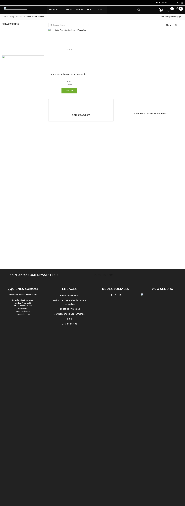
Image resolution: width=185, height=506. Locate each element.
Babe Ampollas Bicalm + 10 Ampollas (69, 74)
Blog (69, 318)
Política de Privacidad (69, 309)
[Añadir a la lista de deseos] (86, 34)
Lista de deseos (69, 323)
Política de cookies (69, 295)
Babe (69, 81)
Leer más (69, 91)
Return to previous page (171, 17)
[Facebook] (177, 3)
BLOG (89, 9)
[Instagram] (182, 3)
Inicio (6, 17)
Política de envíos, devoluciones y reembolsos (69, 302)
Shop (12, 17)
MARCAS (79, 9)
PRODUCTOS (54, 9)
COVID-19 (20, 17)
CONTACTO (100, 9)
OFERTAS (68, 9)
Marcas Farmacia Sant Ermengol (69, 314)
